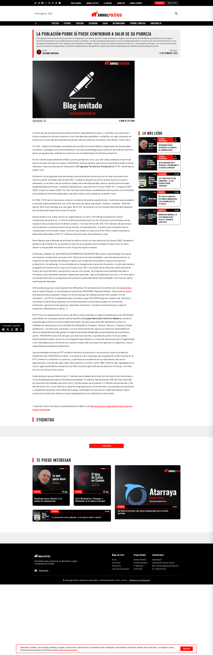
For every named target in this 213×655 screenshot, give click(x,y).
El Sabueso (138, 566)
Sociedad (80, 23)
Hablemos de (156, 23)
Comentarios (106, 445)
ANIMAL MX (121, 3)
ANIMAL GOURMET (136, 3)
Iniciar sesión (172, 3)
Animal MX (138, 569)
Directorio (116, 566)
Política (55, 23)
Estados (67, 23)
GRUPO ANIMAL (76, 3)
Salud (105, 23)
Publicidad (156, 559)
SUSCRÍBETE (160, 3)
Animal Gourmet (140, 563)
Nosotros (116, 563)
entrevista (125, 287)
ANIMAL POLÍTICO (92, 3)
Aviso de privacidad (120, 569)
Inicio (114, 559)
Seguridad (93, 23)
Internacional (119, 23)
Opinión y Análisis (138, 23)
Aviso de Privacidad (68, 650)
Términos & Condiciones (139, 580)
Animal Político (140, 559)
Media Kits (43, 570)
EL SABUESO (108, 3)
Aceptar (186, 648)
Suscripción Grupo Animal (163, 563)
